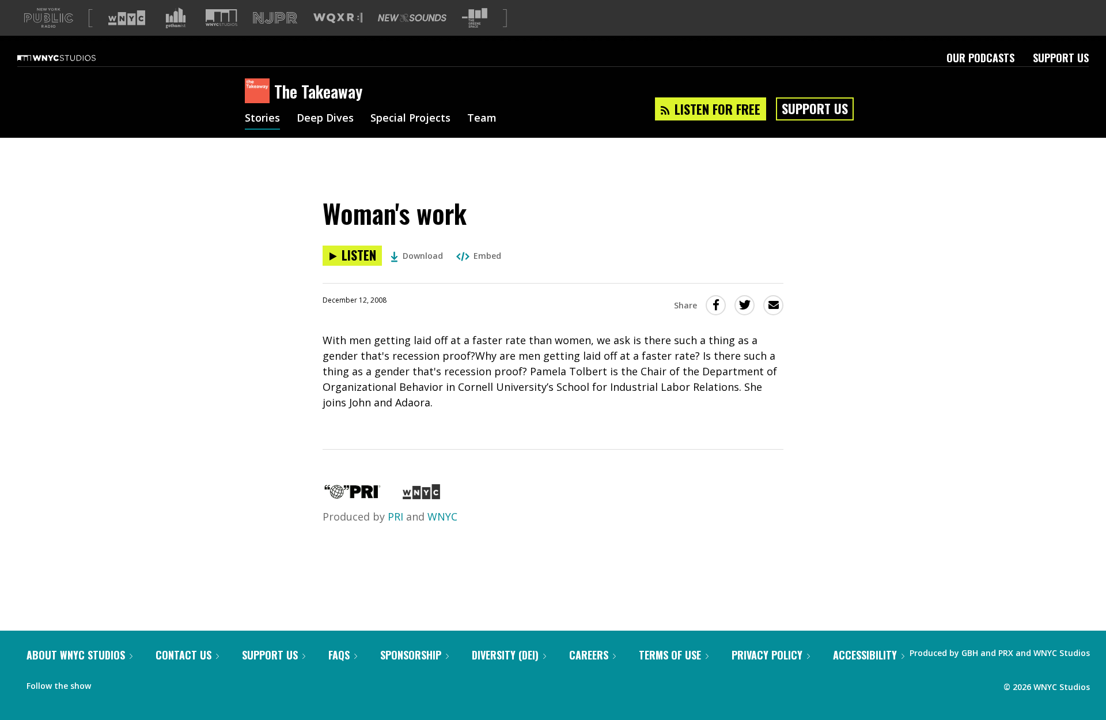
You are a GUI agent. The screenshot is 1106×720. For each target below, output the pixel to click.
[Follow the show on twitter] (130, 683)
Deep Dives (325, 119)
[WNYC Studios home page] (70, 57)
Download (423, 255)
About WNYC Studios (75, 654)
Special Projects (410, 119)
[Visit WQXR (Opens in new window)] (337, 18)
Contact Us (183, 654)
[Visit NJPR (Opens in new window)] (275, 18)
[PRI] (352, 495)
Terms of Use (670, 654)
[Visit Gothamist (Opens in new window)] (175, 17)
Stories (262, 119)
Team (482, 119)
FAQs (339, 654)
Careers (588, 654)
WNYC (442, 516)
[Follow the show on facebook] (108, 683)
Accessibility (865, 654)
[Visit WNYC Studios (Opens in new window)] (221, 17)
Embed (487, 255)
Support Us (1061, 57)
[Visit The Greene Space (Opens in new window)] (474, 18)
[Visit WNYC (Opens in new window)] (126, 17)
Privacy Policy (767, 654)
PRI (395, 516)
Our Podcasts (980, 57)
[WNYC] (421, 495)
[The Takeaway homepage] (259, 91)
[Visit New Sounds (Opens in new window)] (412, 18)
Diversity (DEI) (505, 654)
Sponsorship (410, 654)
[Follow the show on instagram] (152, 683)
